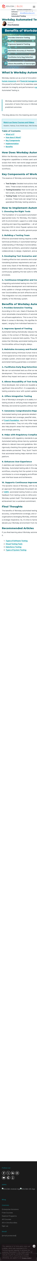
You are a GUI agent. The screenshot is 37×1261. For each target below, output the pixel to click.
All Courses (6, 1219)
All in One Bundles (9, 1223)
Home (13, 9)
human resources (9, 81)
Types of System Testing (16, 550)
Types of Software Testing (17, 541)
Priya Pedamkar (13, 25)
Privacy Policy (26, 1258)
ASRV (6, 492)
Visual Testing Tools (14, 544)
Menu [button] (31, 7)
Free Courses (7, 1213)
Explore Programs (9, 1216)
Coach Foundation (11, 420)
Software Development (24, 9)
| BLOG (19, 6)
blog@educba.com (27, 13)
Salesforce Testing (13, 547)
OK (34, 1246)
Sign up (5, 1226)
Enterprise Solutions (10, 1209)
